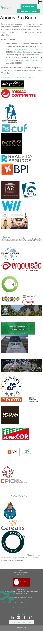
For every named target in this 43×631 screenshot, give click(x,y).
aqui (38, 55)
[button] (40, 2)
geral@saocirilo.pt (26, 49)
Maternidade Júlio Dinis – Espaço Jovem (17, 77)
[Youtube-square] (18, 617)
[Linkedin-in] (12, 617)
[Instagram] (31, 617)
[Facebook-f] (24, 617)
